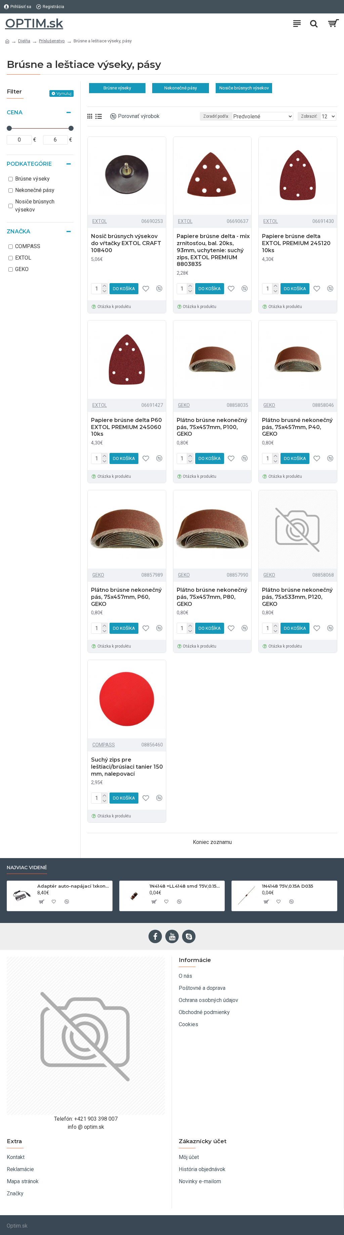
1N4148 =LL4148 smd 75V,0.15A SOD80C (185, 886)
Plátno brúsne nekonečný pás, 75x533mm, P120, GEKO (297, 597)
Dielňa (24, 40)
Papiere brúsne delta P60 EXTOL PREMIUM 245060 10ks (126, 427)
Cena (15, 112)
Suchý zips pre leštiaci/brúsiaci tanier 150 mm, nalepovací (127, 767)
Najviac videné (27, 868)
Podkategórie (29, 164)
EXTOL (99, 221)
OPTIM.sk (34, 23)
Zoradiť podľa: (216, 116)
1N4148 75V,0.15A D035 (287, 886)
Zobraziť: (309, 116)
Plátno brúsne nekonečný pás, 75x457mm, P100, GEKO (212, 427)
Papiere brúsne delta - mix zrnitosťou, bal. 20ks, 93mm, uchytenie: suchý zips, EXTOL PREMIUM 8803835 (213, 250)
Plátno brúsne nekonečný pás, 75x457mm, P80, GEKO (212, 597)
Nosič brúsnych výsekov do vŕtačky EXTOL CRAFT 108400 (126, 243)
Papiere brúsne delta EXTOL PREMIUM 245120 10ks (296, 243)
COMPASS (103, 744)
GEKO (184, 405)
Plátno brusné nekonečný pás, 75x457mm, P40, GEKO (297, 427)
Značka (18, 231)
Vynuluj (64, 93)
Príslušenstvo (52, 40)
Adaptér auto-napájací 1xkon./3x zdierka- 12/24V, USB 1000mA (73, 886)
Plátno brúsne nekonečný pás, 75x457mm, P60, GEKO (126, 597)
